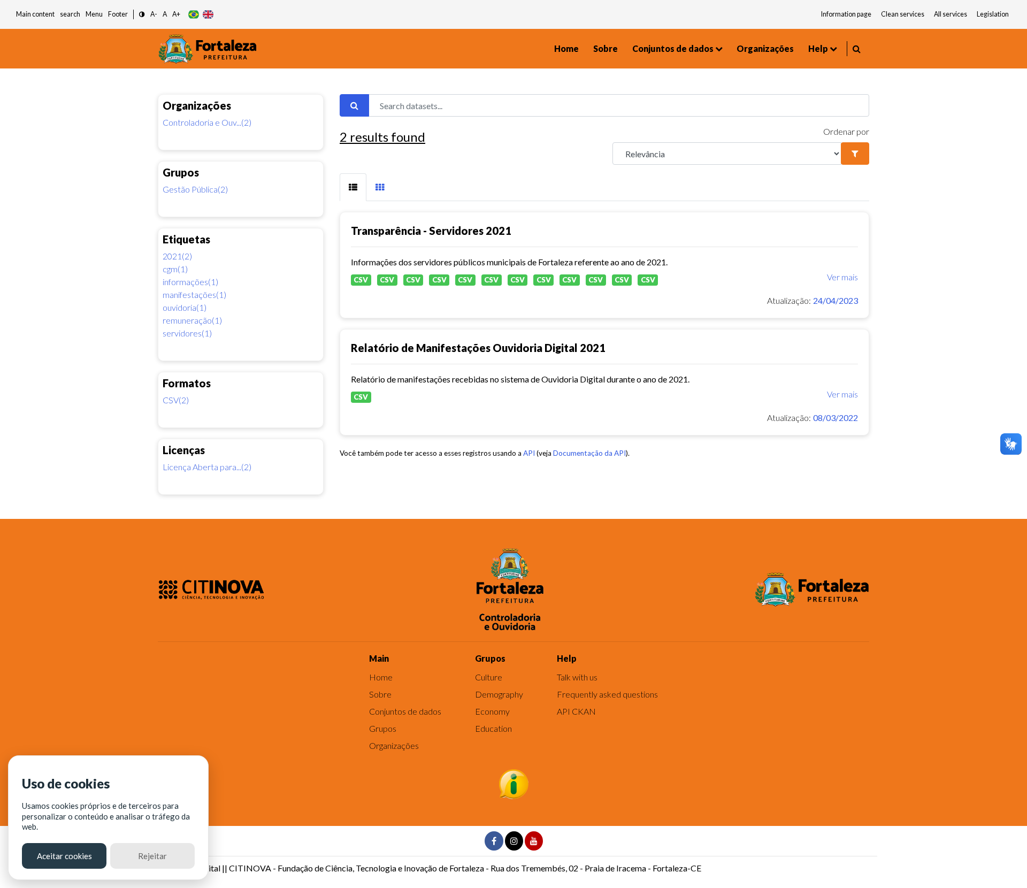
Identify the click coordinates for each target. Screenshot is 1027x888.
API (529, 453)
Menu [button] (94, 14)
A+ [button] (176, 14)
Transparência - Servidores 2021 (431, 230)
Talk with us (577, 677)
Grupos (382, 728)
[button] (142, 15)
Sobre (605, 48)
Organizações (765, 48)
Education (493, 728)
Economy (492, 711)
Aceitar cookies (64, 856)
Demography (499, 694)
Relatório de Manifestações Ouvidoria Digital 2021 (478, 347)
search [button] (70, 14)
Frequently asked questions (607, 694)
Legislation (993, 14)
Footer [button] (118, 14)
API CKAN (576, 711)
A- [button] (153, 14)
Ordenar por (846, 131)
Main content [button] (35, 14)
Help (818, 48)
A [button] (165, 14)
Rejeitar (152, 856)
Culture (488, 677)
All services (950, 14)
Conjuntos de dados (673, 48)
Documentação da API (589, 453)
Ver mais (842, 277)
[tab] (353, 187)
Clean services (902, 14)
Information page (846, 14)
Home (566, 48)
